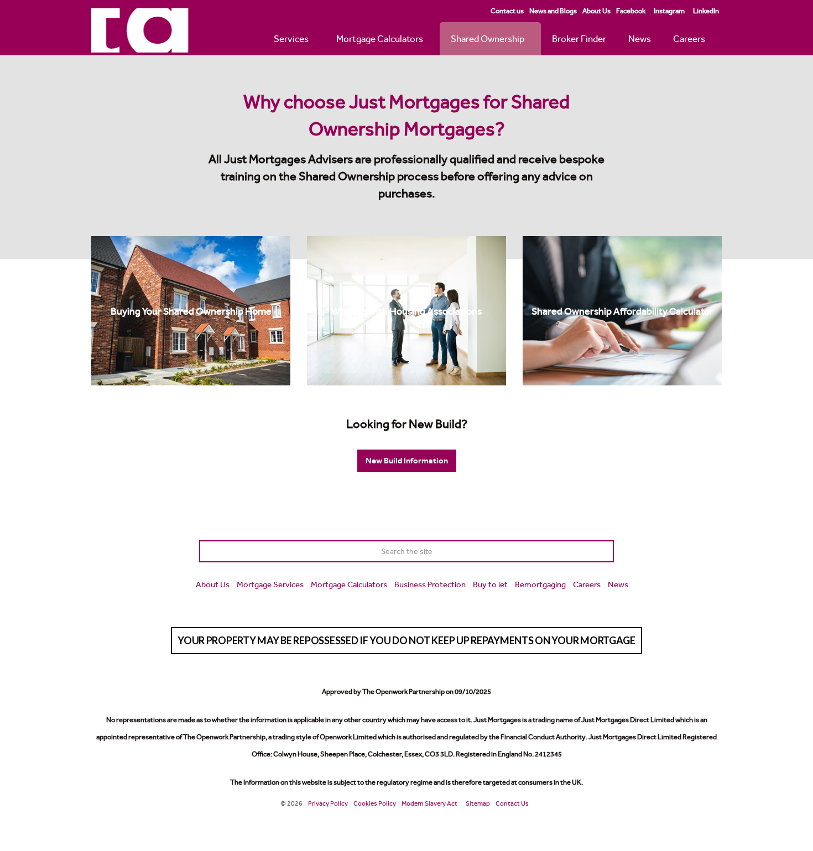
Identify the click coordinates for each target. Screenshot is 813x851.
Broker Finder (579, 38)
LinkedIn (706, 11)
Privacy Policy (328, 803)
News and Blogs (553, 11)
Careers (689, 38)
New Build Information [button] (407, 461)
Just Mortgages (140, 30)
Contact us (507, 11)
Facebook (630, 11)
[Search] (603, 551)
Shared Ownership (487, 38)
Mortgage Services (270, 584)
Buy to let (490, 584)
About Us (596, 11)
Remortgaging (540, 584)
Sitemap (478, 803)
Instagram (669, 11)
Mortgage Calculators (379, 38)
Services (291, 38)
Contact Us (512, 803)
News (639, 38)
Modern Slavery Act (429, 803)
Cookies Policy (374, 803)
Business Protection (430, 584)
